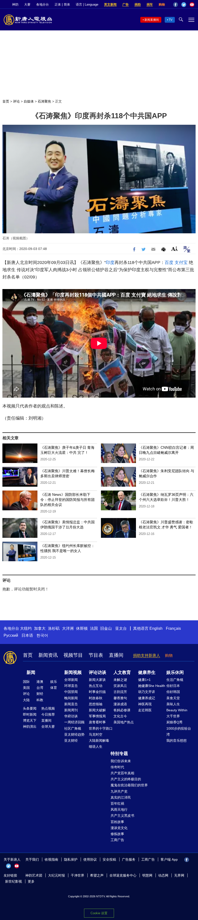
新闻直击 (71, 704)
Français (173, 628)
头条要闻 (29, 708)
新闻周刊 (71, 710)
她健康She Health (151, 686)
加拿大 (40, 628)
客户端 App (169, 859)
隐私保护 (71, 859)
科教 (39, 700)
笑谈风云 (120, 686)
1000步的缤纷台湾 (178, 731)
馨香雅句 (120, 698)
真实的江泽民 (121, 797)
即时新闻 (29, 714)
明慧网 (147, 875)
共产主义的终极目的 (126, 779)
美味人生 (173, 704)
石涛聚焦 (44, 101)
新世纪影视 (13, 881)
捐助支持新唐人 (146, 655)
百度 (169, 262)
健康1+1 (144, 680)
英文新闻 (110, 4)
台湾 (39, 688)
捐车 (150, 4)
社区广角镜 (72, 728)
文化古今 (120, 716)
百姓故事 (117, 822)
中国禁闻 (71, 692)
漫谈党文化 (119, 828)
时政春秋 (95, 698)
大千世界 (173, 716)
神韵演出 (29, 726)
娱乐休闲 (175, 672)
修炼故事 (117, 834)
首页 (5, 101)
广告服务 (128, 859)
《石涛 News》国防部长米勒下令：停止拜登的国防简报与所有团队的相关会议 (67, 499)
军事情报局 (97, 716)
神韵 (15, 4)
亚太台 (121, 628)
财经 (39, 694)
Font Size (174, 248)
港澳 (39, 682)
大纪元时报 (56, 875)
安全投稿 (109, 859)
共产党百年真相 (122, 773)
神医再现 (145, 704)
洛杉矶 (54, 628)
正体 (58, 4)
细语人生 (95, 746)
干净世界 (77, 875)
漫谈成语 (120, 704)
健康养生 (147, 672)
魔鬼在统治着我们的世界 (129, 785)
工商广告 (117, 840)
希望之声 (97, 875)
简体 (67, 4)
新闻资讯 (48, 655)
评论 (16, 101)
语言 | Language (87, 4)
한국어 (42, 635)
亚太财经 (71, 740)
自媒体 (29, 101)
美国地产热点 (123, 722)
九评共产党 (119, 791)
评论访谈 (97, 672)
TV (170, 19)
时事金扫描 (97, 692)
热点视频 (48, 708)
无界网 (179, 875)
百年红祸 (117, 803)
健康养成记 (146, 698)
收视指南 (51, 859)
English (156, 628)
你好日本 (173, 686)
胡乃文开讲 (146, 692)
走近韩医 (145, 710)
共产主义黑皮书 (122, 815)
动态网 (163, 875)
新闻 (31, 672)
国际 (26, 682)
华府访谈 (71, 716)
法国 (94, 628)
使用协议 (90, 859)
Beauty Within (176, 710)
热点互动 (95, 686)
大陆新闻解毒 (99, 740)
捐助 (137, 4)
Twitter (183, 4)
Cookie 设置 (99, 913)
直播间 (116, 655)
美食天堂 (173, 698)
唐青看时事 (97, 722)
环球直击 (71, 686)
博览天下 (29, 720)
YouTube (192, 4)
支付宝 (181, 262)
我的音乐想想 (176, 740)
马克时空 (95, 734)
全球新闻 (71, 680)
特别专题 (119, 753)
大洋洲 (68, 628)
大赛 (27, 4)
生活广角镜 (174, 680)
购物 (162, 4)
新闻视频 (73, 672)
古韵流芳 (120, 692)
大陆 (26, 700)
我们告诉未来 (121, 761)
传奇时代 (117, 767)
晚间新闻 (71, 698)
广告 (125, 4)
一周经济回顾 (74, 722)
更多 (31, 881)
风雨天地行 (119, 809)
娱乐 (53, 682)
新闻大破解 (97, 710)
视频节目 (73, 655)
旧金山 (106, 628)
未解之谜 (120, 680)
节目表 (96, 655)
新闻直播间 (151, 19)
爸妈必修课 (121, 710)
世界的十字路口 (101, 728)
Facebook (175, 4)
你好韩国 (173, 692)
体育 (53, 688)
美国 (26, 688)
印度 (110, 262)
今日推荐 (48, 714)
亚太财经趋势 (74, 734)
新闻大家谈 (97, 680)
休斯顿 (82, 628)
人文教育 (122, 672)
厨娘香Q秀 (174, 722)
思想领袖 (95, 704)
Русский (11, 635)
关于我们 (32, 859)
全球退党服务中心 (122, 875)
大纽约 (26, 628)
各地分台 (42, 4)
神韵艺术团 (33, 875)
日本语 (27, 635)
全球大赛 (48, 726)
